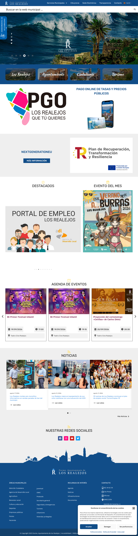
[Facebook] (60, 438)
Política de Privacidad (109, 532)
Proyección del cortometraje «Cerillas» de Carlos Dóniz (107, 318)
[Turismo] (117, 74)
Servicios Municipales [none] (55, 3)
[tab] (12, 55)
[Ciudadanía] (85, 74)
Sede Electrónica (89, 3)
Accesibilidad (66, 533)
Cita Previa (107, 492)
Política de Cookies (96, 532)
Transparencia (105, 3)
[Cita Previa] (103, 492)
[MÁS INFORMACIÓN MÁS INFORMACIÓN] (101, 155)
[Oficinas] (103, 496)
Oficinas (107, 496)
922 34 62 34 (108, 488)
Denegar (107, 527)
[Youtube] (72, 438)
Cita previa (75, 3)
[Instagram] (66, 438)
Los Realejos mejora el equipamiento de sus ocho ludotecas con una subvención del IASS (68, 397)
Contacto (118, 3)
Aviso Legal (120, 532)
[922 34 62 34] (103, 488)
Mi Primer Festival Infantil (20, 317)
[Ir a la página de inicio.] (16, 3)
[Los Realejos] (20, 74)
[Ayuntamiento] (53, 74)
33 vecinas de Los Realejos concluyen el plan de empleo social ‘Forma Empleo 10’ (110, 397)
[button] (134, 508)
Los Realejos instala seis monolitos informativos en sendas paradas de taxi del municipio (26, 398)
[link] (43, 229)
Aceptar (89, 527)
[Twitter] (78, 438)
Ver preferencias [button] (126, 527)
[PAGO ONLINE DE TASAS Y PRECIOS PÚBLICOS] (101, 114)
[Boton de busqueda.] (134, 9)
